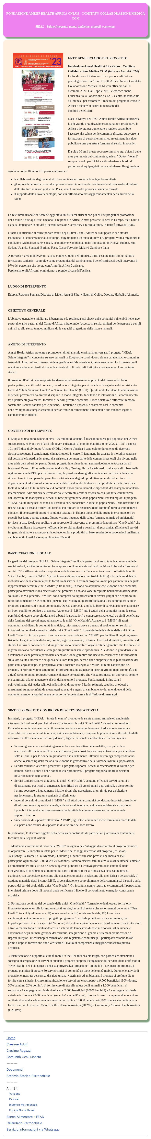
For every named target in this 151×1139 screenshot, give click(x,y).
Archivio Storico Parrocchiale (28, 1076)
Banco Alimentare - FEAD (25, 1117)
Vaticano (14, 1093)
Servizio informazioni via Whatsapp (32, 1129)
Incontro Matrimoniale (23, 1104)
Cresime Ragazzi (18, 1050)
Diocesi (13, 1099)
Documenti (14, 1069)
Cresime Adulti (17, 1044)
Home (10, 1038)
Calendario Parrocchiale (24, 1123)
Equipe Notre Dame (21, 1110)
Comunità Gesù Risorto (23, 1057)
